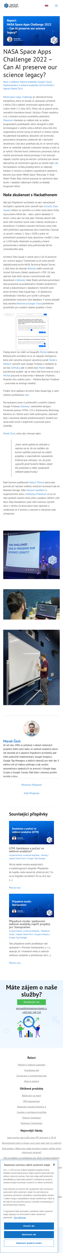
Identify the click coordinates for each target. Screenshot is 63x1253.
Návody (44, 855)
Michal (43, 352)
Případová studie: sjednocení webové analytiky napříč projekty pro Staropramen (29, 924)
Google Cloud (44, 81)
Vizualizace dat (31, 1070)
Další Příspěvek (31, 793)
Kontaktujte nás (31, 1002)
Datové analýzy (31, 1081)
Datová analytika (28, 81)
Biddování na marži (31, 1095)
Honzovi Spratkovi (35, 490)
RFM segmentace (31, 1101)
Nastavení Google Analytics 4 (31, 1106)
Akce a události (11, 81)
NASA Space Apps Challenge (17, 96)
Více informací (20, 1217)
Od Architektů (46, 85)
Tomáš (52, 360)
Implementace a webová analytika (20, 85)
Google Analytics (42, 934)
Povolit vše (28, 1226)
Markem (7, 363)
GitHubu (15, 367)
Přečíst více (15, 887)
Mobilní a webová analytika (31, 1064)
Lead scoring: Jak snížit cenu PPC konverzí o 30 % (31, 1137)
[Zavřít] (54, 1164)
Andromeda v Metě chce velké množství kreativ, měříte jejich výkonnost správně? (31, 1150)
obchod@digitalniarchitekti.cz (31, 1008)
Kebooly (25, 406)
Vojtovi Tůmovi (36, 482)
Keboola (32, 268)
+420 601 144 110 (31, 1012)
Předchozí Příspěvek (31, 784)
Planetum (8, 120)
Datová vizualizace (31, 1117)
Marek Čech (9, 433)
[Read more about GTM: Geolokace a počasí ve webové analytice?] (31, 832)
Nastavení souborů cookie (29, 1243)
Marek (42, 367)
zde (56, 163)
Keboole (21, 280)
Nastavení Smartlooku (31, 1123)
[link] (46, 5)
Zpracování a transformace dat (31, 1075)
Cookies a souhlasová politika (31, 1112)
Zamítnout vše (29, 1234)
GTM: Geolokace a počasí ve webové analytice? (26, 849)
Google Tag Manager (36, 858)
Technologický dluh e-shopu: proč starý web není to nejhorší (31, 1143)
